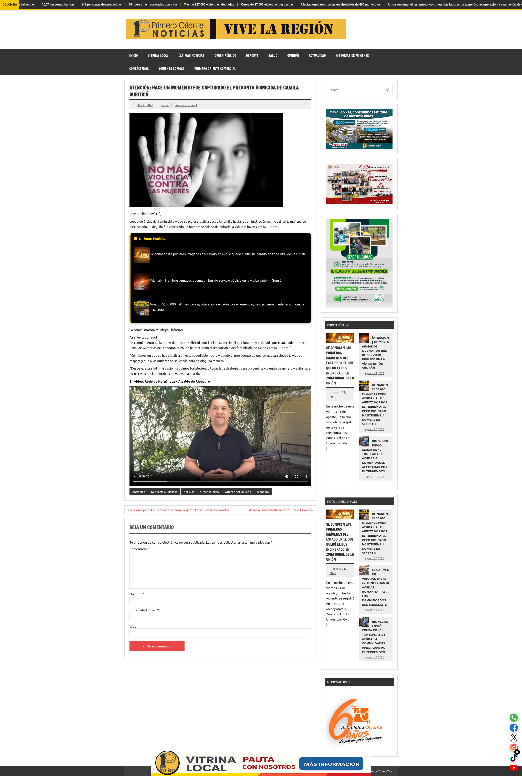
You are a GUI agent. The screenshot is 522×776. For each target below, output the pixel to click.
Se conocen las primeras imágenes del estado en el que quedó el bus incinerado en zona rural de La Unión (340, 365)
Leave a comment (186, 105)
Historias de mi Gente (352, 55)
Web (132, 626)
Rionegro (263, 491)
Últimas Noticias (191, 55)
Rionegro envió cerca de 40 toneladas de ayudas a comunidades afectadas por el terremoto (375, 456)
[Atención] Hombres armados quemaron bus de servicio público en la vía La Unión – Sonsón (375, 352)
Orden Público (225, 55)
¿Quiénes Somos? (171, 68)
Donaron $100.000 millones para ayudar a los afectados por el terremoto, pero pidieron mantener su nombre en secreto (375, 404)
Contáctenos (139, 68)
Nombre (136, 593)
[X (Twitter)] (514, 738)
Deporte (252, 55)
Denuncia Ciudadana (164, 491)
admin (165, 105)
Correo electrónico (144, 610)
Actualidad (317, 55)
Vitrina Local (158, 55)
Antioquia (138, 491)
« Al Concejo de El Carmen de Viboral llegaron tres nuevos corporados (178, 510)
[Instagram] (514, 748)
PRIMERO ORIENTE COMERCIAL (215, 68)
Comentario (139, 548)
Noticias (189, 491)
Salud (272, 55)
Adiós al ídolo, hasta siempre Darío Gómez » (281, 510)
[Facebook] (514, 728)
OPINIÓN (293, 55)
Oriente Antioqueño (238, 491)
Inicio (133, 55)
